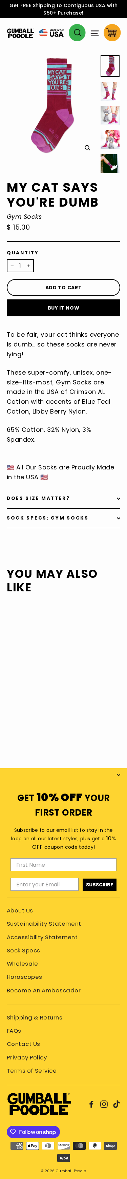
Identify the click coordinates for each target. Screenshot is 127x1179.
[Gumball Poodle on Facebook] (91, 1104)
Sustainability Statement (44, 924)
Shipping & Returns (34, 1017)
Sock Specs (23, 950)
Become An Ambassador (44, 990)
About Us (20, 910)
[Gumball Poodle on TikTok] (116, 1104)
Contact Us (23, 1044)
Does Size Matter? (38, 498)
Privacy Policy (27, 1057)
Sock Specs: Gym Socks (48, 518)
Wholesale (22, 964)
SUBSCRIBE (99, 884)
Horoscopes (24, 977)
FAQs (14, 1031)
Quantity (23, 253)
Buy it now (64, 307)
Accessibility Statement (42, 937)
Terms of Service (32, 1071)
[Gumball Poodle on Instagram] (104, 1104)
